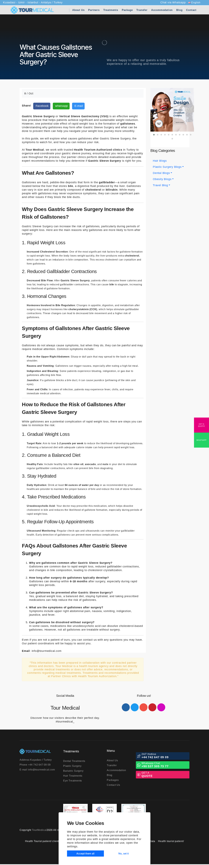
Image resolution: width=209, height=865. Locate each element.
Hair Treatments (72, 775)
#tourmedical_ (65, 721)
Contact (191, 10)
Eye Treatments (72, 780)
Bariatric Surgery (73, 771)
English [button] (195, 2)
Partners (93, 10)
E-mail (37, 769)
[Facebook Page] (126, 707)
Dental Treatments (74, 761)
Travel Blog (160, 185)
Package (127, 10)
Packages (113, 780)
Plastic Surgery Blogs (167, 166)
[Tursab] (75, 810)
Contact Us (113, 785)
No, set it (123, 853)
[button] (154, 134)
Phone (35, 764)
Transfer (141, 10)
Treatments (110, 10)
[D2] (104, 810)
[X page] (135, 707)
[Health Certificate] (133, 810)
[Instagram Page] (161, 707)
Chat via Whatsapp (173, 2)
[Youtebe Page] (143, 707)
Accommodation (162, 10)
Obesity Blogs (162, 179)
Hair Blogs (160, 160)
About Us (78, 10)
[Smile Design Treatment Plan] (172, 110)
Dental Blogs (161, 173)
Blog (179, 10)
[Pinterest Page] (152, 707)
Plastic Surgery (72, 766)
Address (36, 760)
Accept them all (85, 853)
